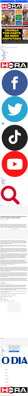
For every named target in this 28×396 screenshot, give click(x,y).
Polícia (4, 51)
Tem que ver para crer (4, 54)
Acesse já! (1, 354)
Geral (2, 50)
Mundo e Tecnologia (5, 52)
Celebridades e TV (4, 59)
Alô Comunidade (4, 55)
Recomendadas (2, 338)
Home (2, 179)
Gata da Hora (3, 351)
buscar (20, 204)
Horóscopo (3, 181)
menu (2, 1)
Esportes (3, 182)
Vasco (4, 58)
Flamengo (4, 57)
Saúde (4, 53)
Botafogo (4, 56)
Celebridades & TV (4, 350)
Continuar (14, 351)
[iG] (15, 1)
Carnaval (3, 60)
